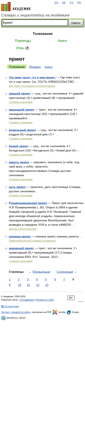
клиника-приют (20, 236)
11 (28, 285)
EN (56, 3)
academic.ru (16, 6)
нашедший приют (21, 109)
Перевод (35, 66)
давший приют (20, 93)
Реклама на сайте (44, 299)
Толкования (42, 33)
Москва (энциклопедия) (23, 229)
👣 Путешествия (10, 306)
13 (46, 285)
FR (79, 3)
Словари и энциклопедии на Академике (35, 15)
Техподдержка (26, 299)
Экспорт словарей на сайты (15, 312)
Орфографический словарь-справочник (32, 240)
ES (71, 3)
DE (64, 3)
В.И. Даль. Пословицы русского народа (32, 86)
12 (37, 285)
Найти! (75, 23)
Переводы (23, 40)
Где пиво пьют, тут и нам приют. (32, 77)
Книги (62, 40)
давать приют (19, 162)
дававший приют (21, 248)
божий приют (18, 146)
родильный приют (22, 130)
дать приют (17, 187)
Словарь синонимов (20, 102)
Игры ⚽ (22, 48)
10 (19, 285)
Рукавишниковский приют (28, 203)
